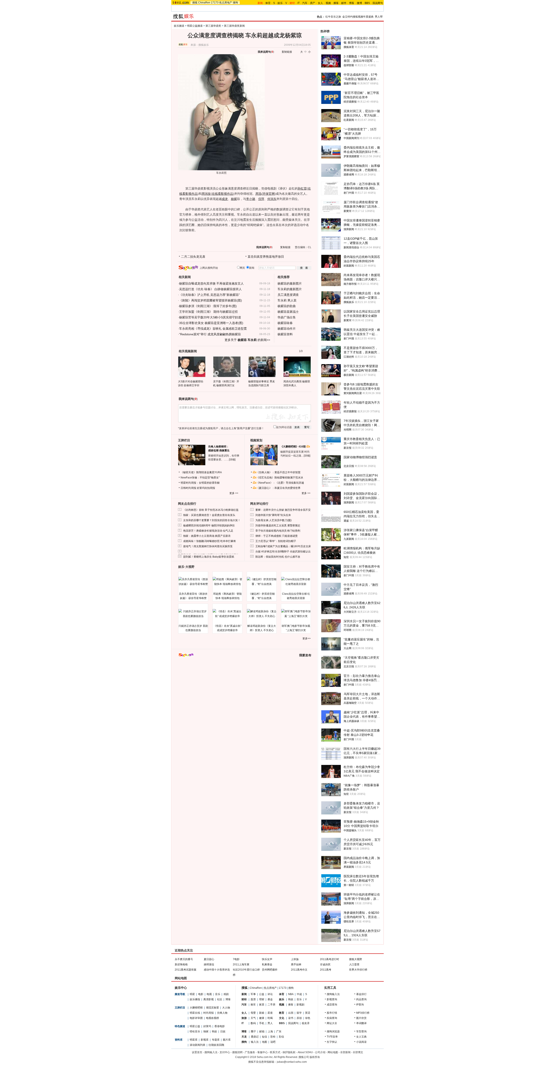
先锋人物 (222, 1012)
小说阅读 (361, 1041)
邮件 (343, 3)
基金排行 (361, 994)
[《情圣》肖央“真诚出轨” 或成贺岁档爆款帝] (227, 613)
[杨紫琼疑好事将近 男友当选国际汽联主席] (261, 366)
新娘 (261, 1012)
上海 (270, 1031)
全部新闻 (345, 1052)
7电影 (236, 959)
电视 (209, 994)
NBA (291, 994)
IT (298, 3)
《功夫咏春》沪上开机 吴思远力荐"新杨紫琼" (209, 294)
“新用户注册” (243, 428)
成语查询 (332, 1004)
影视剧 (300, 1004)
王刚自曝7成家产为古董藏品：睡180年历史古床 (283, 546)
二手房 (271, 1004)
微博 (359, 3)
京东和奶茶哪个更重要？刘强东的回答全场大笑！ (211, 520)
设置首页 (197, 1052)
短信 (264, 1036)
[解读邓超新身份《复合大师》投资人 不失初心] (261, 613)
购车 (253, 1004)
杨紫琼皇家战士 (288, 311)
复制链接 (287, 51)
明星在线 (195, 1012)
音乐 (217, 994)
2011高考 (325, 969)
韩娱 (214, 1031)
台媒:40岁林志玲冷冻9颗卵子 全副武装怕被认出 (283, 551)
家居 (261, 1004)
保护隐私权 (288, 1052)
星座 (270, 1012)
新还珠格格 (181, 964)
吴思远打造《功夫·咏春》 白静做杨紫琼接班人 (210, 289)
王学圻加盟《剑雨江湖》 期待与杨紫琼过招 (208, 311)
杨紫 (234, 199)
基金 (270, 999)
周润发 (206, 193)
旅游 (244, 1018)
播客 (336, 3)
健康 (261, 1018)
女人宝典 (361, 1036)
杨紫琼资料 (285, 334)
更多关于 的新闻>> (247, 340)
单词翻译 (361, 1023)
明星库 (194, 1039)
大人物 (226, 1007)
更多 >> (233, 493)
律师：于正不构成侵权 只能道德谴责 (276, 535)
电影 (200, 994)
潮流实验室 (212, 1007)
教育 (281, 1012)
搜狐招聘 (237, 1052)
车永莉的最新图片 (290, 289)
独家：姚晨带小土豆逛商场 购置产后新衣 (207, 535)
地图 (264, 1041)
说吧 (273, 1041)
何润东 (271, 199)
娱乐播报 (195, 999)
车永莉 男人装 (287, 300)
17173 (215, 2)
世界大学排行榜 (358, 969)
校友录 (306, 1023)
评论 (270, 994)
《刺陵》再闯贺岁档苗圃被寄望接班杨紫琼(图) (210, 300)
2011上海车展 (241, 964)
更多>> (306, 638)
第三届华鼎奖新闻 (234, 25)
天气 (253, 1018)
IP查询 (360, 1004)
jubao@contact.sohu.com (292, 1061)
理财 (261, 999)
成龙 (225, 199)
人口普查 (354, 964)
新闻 (244, 994)
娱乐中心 (181, 987)
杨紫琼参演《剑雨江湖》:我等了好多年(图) (208, 306)
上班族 (295, 959)
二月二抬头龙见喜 (193, 256)
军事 (253, 994)
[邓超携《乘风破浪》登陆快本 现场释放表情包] (227, 581)
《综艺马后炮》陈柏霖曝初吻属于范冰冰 (279, 477)
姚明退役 (209, 964)
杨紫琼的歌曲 (287, 306)
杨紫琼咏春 (285, 323)
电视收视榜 (212, 1018)
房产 (312, 3)
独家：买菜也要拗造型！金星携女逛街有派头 (209, 515)
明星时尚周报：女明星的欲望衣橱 (200, 482)
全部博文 (358, 1052)
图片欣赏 (361, 1018)
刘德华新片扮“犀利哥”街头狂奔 (273, 515)
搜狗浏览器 (333, 1031)
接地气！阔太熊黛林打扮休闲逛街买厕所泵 (208, 546)
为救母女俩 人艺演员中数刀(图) (273, 520)
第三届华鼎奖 (213, 25)
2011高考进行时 (329, 959)
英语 (307, 1012)
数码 (253, 1023)
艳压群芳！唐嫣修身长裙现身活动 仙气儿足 (208, 530)
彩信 (281, 1036)
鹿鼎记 (255, 1036)
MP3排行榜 (362, 1012)
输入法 (255, 1041)
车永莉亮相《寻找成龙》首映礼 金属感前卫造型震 (213, 328)
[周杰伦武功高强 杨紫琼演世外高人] (296, 366)
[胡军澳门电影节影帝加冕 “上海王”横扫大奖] (296, 613)
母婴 (253, 1012)
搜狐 (195, 2)
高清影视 (208, 999)
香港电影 (219, 1026)
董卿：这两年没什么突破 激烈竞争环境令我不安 (283, 509)
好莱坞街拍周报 (206, 487)
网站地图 (333, 1052)
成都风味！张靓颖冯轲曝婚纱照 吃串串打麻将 (209, 541)
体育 (268, 3)
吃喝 (270, 1018)
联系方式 (275, 1052)
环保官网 (269, 193)
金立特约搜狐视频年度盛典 (358, 16)
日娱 (222, 1031)
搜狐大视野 (355, 959)
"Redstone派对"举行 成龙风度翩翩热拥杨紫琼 (210, 334)
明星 (192, 994)
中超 (299, 994)
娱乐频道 (179, 25)
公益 (261, 994)
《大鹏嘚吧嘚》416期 (293, 446)
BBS (367, 3)
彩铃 (273, 1036)
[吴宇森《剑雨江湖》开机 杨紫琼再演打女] (226, 366)
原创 (299, 1018)
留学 (299, 1012)
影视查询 (332, 999)
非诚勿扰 (325, 964)
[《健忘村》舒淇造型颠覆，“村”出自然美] (261, 581)
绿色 (307, 1018)
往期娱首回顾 (216, 1044)
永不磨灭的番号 (184, 959)
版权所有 (315, 1057)
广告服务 (250, 1052)
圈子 (253, 1031)
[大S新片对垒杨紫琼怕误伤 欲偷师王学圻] (191, 366)
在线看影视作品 (222, 193)
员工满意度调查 (288, 294)
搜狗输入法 (333, 994)
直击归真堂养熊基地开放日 (266, 256)
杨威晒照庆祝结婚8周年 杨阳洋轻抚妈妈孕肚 (209, 525)
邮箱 (261, 1031)
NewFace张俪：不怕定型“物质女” (200, 477)
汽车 (304, 3)
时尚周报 (208, 1012)
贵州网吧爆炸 (270, 969)
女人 (320, 3)
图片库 (227, 1039)
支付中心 (225, 1052)
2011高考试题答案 (185, 969)
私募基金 (267, 964)
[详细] (232, 459)
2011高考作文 (299, 969)
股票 (253, 999)
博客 (351, 3)
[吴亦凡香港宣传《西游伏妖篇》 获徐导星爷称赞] (193, 581)
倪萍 (261, 199)
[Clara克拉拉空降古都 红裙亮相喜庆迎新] (296, 581)
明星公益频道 (195, 25)
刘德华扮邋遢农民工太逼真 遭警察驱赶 (277, 525)
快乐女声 (267, 959)
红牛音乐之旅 (333, 16)
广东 (278, 1031)
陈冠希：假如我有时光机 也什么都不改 (277, 556)
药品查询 (361, 999)
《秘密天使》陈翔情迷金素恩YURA (201, 472)
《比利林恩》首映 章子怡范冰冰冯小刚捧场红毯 (210, 509)
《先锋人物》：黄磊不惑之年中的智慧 (278, 472)
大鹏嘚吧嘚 (196, 1007)
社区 (219, 999)
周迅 (258, 193)
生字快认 (332, 1041)
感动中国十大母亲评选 (217, 969)
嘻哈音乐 (195, 1031)
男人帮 (379, 16)
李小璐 (250, 199)
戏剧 (226, 994)
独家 (206, 1031)
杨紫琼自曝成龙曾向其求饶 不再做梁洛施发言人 (211, 283)
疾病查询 (332, 1018)
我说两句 (377, 3)
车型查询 (361, 1031)
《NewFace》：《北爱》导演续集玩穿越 (280, 482)
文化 (281, 1018)
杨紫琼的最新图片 (290, 283)
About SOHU (305, 1052)
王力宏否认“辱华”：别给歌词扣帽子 (275, 541)
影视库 (205, 1039)
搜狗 (235, 2)
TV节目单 (332, 1036)
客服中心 (262, 1052)
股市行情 (332, 1012)
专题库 (216, 1039)
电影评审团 (196, 1018)
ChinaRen (204, 2)
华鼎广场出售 (287, 317)
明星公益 (195, 1026)
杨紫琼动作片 (287, 328)
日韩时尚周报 (188, 487)
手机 (261, 1023)
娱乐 (280, 3)
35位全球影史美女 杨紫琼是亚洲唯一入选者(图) (211, 323)
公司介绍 (320, 1052)
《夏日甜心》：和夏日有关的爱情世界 (278, 487)
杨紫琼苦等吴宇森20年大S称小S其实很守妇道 (210, 317)
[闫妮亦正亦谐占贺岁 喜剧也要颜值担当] (193, 613)
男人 (270, 1023)
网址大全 (332, 1023)
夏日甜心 (209, 959)
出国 (290, 1012)
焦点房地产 (225, 2)
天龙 (244, 1036)
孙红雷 (302, 188)
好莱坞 (207, 1026)
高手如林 (296, 964)
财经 (244, 999)
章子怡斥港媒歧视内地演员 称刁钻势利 (277, 530)
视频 (328, 3)
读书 (290, 1018)
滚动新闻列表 (197, 1044)
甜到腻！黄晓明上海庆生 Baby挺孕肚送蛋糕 (208, 556)
